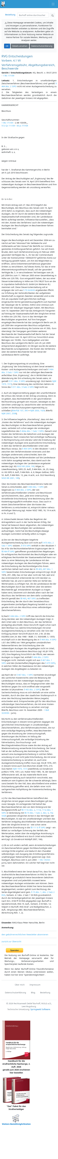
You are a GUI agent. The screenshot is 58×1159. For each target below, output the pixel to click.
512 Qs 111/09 (8, 125)
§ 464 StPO (27, 448)
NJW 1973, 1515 (20, 768)
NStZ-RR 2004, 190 (25, 466)
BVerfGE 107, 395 (20, 410)
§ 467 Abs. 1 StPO (25, 674)
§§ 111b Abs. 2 (28, 810)
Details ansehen (19, 46)
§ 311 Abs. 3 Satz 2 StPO (22, 387)
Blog (33, 992)
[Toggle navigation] (53, 4)
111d (38, 810)
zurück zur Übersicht (11, 941)
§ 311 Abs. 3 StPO (17, 381)
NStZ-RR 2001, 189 (10, 478)
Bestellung (10, 14)
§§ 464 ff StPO (8, 551)
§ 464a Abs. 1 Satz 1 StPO (32, 431)
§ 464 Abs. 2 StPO (23, 489)
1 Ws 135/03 (44, 859)
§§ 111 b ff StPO (38, 827)
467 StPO (31, 598)
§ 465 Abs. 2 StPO (32, 689)
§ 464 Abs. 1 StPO (35, 487)
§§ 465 (39, 569)
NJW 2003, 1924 (37, 410)
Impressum (35, 984)
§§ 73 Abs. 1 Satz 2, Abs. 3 (36, 812)
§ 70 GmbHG (29, 290)
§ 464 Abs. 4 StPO (48, 639)
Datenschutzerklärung (41, 46)
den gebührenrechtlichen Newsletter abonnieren (25, 934)
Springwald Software (40, 1009)
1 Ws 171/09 (8, 75)
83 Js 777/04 (22, 125)
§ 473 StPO (26, 545)
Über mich (20, 984)
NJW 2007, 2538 (9, 413)
